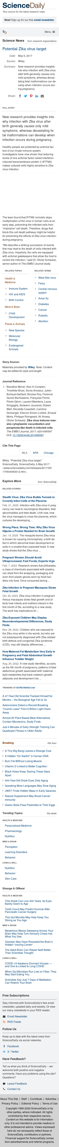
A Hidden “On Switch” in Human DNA (27, 756)
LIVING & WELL (9, 862)
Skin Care (11, 878)
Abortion (43, 321)
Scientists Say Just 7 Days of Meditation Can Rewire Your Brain (28, 981)
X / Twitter (13, 1051)
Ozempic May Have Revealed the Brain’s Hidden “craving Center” (29, 943)
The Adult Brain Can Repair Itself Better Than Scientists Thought (28, 951)
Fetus (41, 283)
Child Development (16, 315)
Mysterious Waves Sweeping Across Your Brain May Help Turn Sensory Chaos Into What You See (29, 933)
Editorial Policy (30, 1103)
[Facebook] (20, 96)
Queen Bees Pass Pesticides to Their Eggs (30, 805)
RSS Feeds (14, 1022)
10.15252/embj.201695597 (28, 435)
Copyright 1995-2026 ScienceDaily (26, 1108)
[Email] (42, 96)
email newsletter (44, 20)
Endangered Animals (16, 347)
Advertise (50, 1099)
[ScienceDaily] (23, 5)
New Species (16, 330)
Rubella (43, 315)
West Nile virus (47, 277)
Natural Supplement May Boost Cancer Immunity (27, 798)
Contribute (36, 1099)
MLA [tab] (24, 453)
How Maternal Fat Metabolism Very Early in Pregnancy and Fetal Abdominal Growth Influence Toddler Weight (28, 655)
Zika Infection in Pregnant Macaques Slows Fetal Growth (29, 589)
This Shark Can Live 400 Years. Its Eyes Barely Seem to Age (28, 902)
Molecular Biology (14, 338)
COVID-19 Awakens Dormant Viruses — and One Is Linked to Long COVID (28, 964)
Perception (11, 847)
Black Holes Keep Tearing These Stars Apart (27, 773)
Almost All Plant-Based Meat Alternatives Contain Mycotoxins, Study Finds (26, 719)
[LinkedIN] (37, 96)
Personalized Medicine (18, 825)
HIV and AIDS (17, 294)
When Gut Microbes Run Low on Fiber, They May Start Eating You (30, 973)
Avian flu (43, 298)
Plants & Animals (15, 324)
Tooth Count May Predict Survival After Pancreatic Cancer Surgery (27, 910)
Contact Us (13, 1089)
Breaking (8, 743)
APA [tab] (35, 453)
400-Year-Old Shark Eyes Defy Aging (26, 780)
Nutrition (10, 836)
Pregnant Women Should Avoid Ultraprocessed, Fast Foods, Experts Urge (28, 559)
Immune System (18, 288)
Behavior (10, 857)
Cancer (42, 310)
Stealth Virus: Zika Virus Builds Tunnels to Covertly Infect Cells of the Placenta (28, 499)
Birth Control (16, 300)
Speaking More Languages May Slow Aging (30, 785)
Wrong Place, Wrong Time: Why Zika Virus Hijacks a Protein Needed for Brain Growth (28, 529)
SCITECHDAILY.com (25, 687)
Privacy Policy (10, 1103)
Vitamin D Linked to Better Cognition (26, 766)
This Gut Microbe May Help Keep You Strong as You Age (27, 918)
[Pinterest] (31, 96)
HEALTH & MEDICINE (12, 820)
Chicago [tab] (49, 453)
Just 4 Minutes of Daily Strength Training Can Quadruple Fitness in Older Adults (28, 729)
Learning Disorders (16, 852)
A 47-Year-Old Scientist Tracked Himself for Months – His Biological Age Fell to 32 (27, 698)
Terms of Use (50, 1103)
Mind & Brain (12, 307)
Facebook (13, 1046)
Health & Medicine (10, 280)
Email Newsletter (17, 1016)
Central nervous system (47, 290)
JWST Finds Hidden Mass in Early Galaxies (30, 791)
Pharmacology (13, 831)
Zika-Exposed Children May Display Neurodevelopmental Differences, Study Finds (27, 621)
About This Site (9, 1099)
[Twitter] (26, 96)
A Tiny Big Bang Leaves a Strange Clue (28, 751)
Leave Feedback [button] (17, 1083)
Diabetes (43, 304)
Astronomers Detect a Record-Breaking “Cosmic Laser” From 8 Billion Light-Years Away (26, 708)
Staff (24, 1099)
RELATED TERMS (42, 270)
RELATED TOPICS (13, 270)
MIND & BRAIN (9, 841)
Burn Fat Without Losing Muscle (23, 761)
